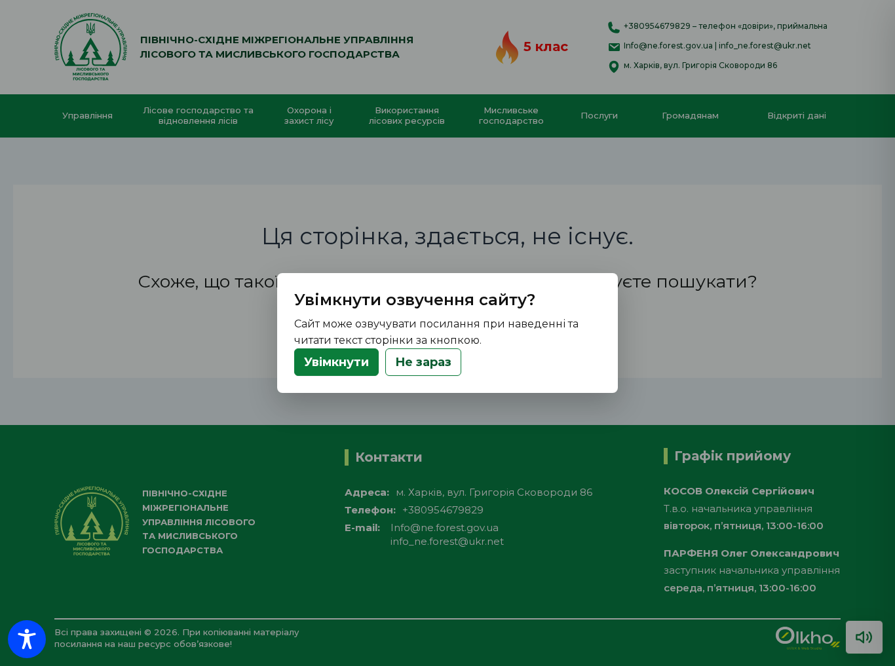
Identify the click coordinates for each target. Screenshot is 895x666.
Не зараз (423, 362)
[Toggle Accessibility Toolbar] (27, 639)
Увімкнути (336, 362)
